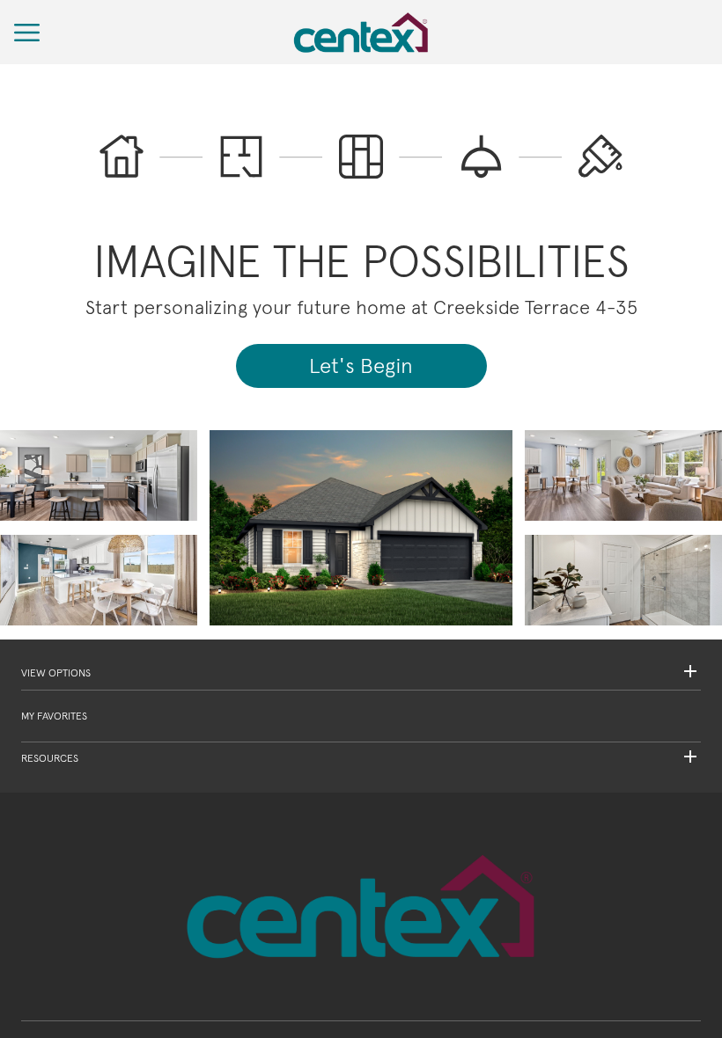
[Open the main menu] (27, 32)
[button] (361, 673)
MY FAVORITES (54, 716)
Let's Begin (361, 365)
